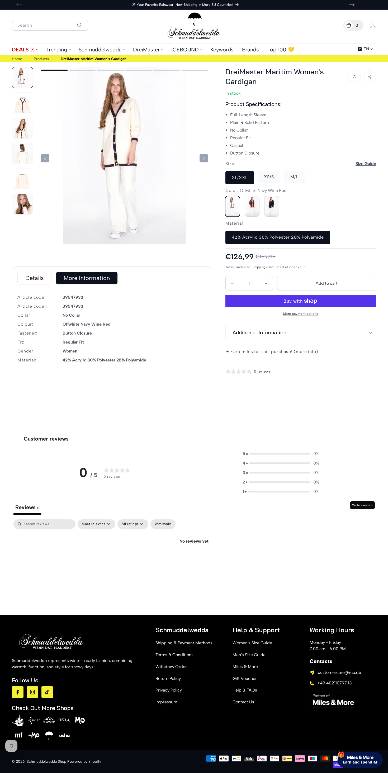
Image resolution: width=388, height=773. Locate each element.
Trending (56, 49)
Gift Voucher (245, 678)
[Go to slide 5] (138, 70)
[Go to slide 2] (54, 70)
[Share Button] (369, 76)
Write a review (362, 505)
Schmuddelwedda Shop (46, 761)
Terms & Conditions (174, 654)
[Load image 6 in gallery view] (22, 178)
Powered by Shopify (84, 761)
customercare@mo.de (339, 672)
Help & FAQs (245, 690)
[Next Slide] (45, 158)
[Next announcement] (352, 4)
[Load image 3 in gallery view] (22, 102)
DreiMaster (146, 49)
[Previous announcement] (19, 4)
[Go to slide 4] (110, 70)
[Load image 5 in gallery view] (22, 153)
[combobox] (50, 25)
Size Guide (366, 163)
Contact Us (243, 701)
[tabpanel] (194, 559)
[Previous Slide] (204, 158)
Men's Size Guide (249, 654)
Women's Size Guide (252, 642)
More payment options (300, 314)
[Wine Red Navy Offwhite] (252, 206)
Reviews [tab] (27, 507)
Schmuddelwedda (100, 49)
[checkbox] (163, 524)
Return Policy (168, 678)
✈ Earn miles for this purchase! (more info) (271, 351)
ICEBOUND (185, 49)
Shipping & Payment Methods (183, 642)
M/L (294, 176)
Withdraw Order (171, 666)
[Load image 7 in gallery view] (22, 204)
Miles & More (245, 666)
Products (41, 59)
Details (34, 278)
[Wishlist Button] (354, 76)
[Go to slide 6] (166, 70)
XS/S (269, 176)
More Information (87, 278)
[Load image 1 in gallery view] (22, 77)
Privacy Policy (168, 690)
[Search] (79, 25)
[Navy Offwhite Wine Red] (271, 206)
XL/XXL (240, 177)
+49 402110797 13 (334, 682)
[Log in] (373, 25)
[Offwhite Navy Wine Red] (232, 206)
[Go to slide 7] (195, 70)
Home (17, 59)
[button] (353, 25)
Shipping (259, 267)
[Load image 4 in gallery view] (22, 128)
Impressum (166, 701)
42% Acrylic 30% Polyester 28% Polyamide (278, 237)
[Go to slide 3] (82, 70)
